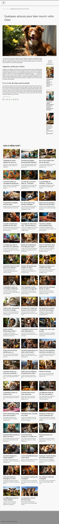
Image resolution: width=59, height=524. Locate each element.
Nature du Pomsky (45, 371)
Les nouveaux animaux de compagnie (29, 478)
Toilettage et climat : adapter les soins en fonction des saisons (49, 83)
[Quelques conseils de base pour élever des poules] (47, 449)
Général (7, 9)
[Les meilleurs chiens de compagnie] (47, 470)
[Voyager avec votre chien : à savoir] (47, 322)
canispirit (35, 73)
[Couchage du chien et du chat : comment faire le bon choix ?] (29, 217)
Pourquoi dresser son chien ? (45, 435)
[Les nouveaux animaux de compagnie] (29, 470)
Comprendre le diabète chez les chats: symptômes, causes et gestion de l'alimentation (11, 205)
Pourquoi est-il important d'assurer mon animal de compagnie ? (29, 310)
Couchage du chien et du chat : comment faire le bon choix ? (29, 225)
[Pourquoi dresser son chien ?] (47, 428)
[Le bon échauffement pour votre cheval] (29, 449)
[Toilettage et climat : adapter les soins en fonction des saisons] (50, 72)
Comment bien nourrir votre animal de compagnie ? (28, 394)
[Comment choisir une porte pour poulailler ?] (11, 364)
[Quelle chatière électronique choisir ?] (11, 322)
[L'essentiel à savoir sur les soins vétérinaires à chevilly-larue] (29, 322)
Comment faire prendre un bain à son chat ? (11, 435)
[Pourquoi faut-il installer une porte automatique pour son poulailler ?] (47, 301)
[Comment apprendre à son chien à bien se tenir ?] (29, 343)
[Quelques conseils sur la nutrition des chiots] (47, 259)
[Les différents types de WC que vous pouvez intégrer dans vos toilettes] (47, 386)
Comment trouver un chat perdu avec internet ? (11, 267)
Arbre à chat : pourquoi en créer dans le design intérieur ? (11, 310)
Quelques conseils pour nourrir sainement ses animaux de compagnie (46, 415)
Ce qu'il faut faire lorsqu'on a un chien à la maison (28, 436)
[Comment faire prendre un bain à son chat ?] (11, 428)
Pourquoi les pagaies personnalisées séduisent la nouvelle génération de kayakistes (50, 106)
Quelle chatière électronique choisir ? (9, 330)
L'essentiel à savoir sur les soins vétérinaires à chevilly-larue (29, 331)
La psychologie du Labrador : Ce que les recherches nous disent (46, 183)
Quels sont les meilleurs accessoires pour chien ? (28, 372)
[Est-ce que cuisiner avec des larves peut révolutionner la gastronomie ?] (50, 118)
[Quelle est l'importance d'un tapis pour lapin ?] (29, 238)
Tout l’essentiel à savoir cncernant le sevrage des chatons (29, 289)
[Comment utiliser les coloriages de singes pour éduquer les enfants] (11, 175)
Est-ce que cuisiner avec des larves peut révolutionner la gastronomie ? (46, 163)
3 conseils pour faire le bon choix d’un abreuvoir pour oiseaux (10, 246)
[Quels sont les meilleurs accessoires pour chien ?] (29, 364)
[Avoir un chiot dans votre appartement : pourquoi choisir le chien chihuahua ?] (47, 238)
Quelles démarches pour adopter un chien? (29, 267)
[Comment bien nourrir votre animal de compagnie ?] (29, 386)
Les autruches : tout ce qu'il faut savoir (28, 499)
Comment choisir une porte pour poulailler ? (10, 372)
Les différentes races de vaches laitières (10, 499)
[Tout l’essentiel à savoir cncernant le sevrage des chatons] (29, 280)
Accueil (4, 9)
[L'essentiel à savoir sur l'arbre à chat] (11, 386)
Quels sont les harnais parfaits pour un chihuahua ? (10, 352)
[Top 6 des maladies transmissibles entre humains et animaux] (47, 217)
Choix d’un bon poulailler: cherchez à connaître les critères (47, 352)
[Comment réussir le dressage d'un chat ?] (11, 470)
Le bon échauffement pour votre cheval (29, 457)
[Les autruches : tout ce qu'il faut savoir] (29, 491)
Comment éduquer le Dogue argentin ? (9, 457)
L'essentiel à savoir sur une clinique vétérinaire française (10, 289)
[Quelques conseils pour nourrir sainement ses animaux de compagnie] (47, 407)
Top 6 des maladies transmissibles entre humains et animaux (45, 225)
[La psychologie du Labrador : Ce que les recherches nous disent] (47, 175)
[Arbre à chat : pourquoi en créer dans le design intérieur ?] (11, 301)
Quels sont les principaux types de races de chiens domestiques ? (47, 204)
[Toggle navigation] (3, 2)
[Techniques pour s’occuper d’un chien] (29, 407)
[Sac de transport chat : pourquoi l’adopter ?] (29, 196)
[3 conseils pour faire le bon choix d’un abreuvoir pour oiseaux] (11, 238)
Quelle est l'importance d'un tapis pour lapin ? (28, 246)
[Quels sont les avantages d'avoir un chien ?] (47, 280)
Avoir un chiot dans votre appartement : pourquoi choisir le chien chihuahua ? (47, 247)
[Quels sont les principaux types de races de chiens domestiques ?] (47, 196)
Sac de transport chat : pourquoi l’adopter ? (28, 203)
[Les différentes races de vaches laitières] (11, 491)
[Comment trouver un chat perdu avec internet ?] (11, 259)
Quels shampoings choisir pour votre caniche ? (11, 414)
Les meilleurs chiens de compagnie (46, 478)
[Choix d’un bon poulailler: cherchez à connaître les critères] (47, 343)
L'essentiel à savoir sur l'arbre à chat (10, 393)
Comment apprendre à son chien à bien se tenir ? (29, 351)
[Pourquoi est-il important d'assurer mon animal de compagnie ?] (29, 301)
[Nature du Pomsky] (47, 364)
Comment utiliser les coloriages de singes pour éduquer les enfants (11, 183)
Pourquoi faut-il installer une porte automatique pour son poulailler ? (47, 310)
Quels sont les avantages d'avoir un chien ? (47, 288)
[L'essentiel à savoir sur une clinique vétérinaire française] (11, 280)
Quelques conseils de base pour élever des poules (47, 457)
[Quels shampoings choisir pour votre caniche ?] (11, 407)
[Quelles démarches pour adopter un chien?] (29, 259)
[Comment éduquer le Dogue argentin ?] (11, 449)
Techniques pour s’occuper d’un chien (29, 414)
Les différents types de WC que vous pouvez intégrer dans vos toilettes (47, 394)
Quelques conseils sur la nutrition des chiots (46, 267)
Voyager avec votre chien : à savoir (47, 330)
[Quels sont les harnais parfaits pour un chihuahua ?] (11, 343)
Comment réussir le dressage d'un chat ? (9, 478)
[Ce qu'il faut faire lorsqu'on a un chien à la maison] (29, 428)
